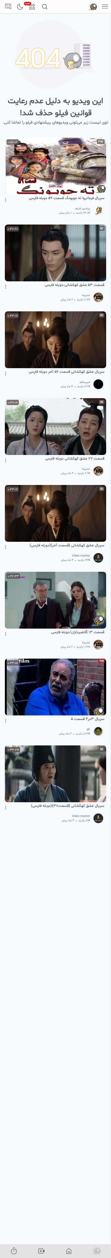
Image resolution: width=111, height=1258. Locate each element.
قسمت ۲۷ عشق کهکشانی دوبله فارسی (74, 458)
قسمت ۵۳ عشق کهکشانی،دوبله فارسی (74, 285)
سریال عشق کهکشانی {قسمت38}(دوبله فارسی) (67, 806)
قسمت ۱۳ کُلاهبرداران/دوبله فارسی (77, 632)
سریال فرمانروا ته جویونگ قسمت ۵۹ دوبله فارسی (66, 198)
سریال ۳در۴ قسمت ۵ (87, 719)
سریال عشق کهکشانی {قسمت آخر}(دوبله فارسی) (67, 545)
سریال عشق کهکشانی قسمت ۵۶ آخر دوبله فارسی (66, 371)
